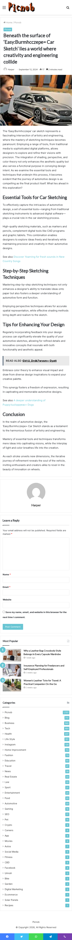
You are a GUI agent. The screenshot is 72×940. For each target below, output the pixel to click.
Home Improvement (15, 750)
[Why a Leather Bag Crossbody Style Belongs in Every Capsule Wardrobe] (12, 655)
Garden (9, 884)
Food (7, 798)
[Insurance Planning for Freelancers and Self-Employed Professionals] (12, 670)
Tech (7, 728)
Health (8, 733)
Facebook (10, 867)
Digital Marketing (14, 889)
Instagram (10, 744)
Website (7, 599)
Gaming (9, 808)
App (7, 835)
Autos (8, 846)
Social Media (11, 851)
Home (9, 22)
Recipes (9, 905)
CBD (7, 862)
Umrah (8, 873)
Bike (7, 878)
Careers (9, 830)
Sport (8, 787)
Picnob (17, 22)
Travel (8, 766)
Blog (7, 717)
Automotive (11, 803)
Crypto (8, 825)
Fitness (8, 857)
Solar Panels (11, 900)
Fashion (9, 755)
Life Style (10, 739)
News (8, 771)
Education (10, 760)
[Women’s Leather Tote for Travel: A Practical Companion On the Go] (12, 685)
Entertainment (12, 792)
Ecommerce (11, 894)
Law (7, 782)
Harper (11, 69)
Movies (8, 841)
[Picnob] (21, 7)
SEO (7, 814)
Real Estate (11, 776)
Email (6, 587)
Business (9, 723)
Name (7, 574)
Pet (6, 819)
